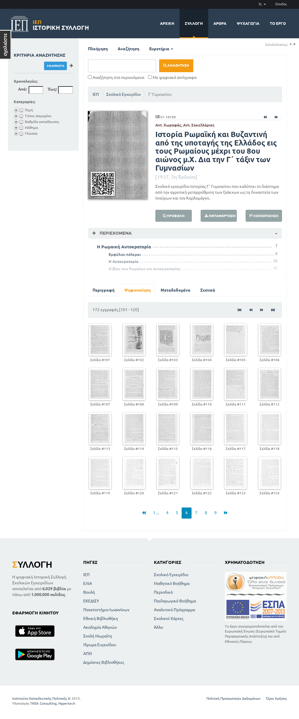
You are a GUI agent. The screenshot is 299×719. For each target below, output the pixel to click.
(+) (290, 44)
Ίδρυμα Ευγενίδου (99, 644)
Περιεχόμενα (115, 233)
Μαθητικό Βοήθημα (172, 583)
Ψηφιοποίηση (137, 290)
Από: (22, 89)
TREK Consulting (43, 703)
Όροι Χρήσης (276, 698)
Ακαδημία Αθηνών (100, 627)
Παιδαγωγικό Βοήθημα (175, 601)
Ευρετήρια (159, 48)
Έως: (52, 89)
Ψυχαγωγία (248, 23)
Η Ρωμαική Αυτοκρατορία (124, 246)
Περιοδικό (163, 592)
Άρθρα (219, 23)
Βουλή (89, 592)
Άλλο (158, 627)
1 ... (156, 512)
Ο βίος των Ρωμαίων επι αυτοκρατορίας (145, 269)
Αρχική (167, 23)
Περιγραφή (103, 290)
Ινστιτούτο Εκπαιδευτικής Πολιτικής (39, 698)
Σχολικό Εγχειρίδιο (123, 94)
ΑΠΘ (87, 653)
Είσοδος (281, 4)
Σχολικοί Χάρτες (168, 618)
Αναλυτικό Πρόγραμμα (174, 609)
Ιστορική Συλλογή (61, 24)
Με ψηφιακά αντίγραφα (174, 77)
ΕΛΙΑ (87, 583)
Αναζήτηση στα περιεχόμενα (118, 77)
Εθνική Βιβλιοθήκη (100, 618)
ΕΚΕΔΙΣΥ (91, 601)
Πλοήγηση (98, 48)
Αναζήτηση (128, 48)
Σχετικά (207, 290)
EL (261, 4)
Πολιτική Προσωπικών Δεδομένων (233, 698)
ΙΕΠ (96, 94)
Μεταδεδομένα (175, 290)
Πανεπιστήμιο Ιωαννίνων (106, 609)
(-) (294, 44)
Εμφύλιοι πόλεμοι (125, 254)
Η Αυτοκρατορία (123, 261)
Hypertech (66, 703)
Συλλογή (194, 23)
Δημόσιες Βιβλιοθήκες (103, 662)
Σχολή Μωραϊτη (97, 636)
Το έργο (278, 23)
